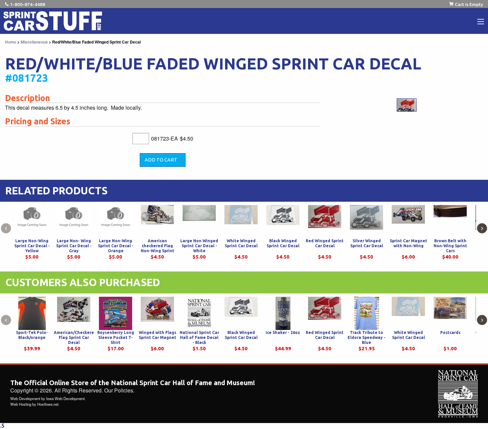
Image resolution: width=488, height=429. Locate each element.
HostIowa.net (47, 404)
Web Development (25, 398)
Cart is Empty (469, 4)
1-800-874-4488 (27, 4)
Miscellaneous (34, 42)
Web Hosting (20, 404)
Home (10, 42)
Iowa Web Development (65, 398)
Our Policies (118, 390)
